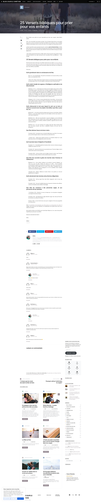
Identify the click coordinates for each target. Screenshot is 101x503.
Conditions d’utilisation (57, 495)
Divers (67, 412)
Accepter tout (20, 498)
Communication (69, 410)
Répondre (28, 259)
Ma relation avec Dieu (70, 426)
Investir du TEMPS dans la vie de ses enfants (29, 472)
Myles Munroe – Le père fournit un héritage (50, 406)
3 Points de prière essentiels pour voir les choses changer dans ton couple (51, 441)
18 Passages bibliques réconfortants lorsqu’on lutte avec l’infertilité (51, 473)
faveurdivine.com (56, 237)
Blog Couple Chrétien (12, 1)
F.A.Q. (67, 417)
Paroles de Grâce (69, 428)
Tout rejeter (13, 498)
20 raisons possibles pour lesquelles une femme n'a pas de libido (74, 393)
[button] (99, 1)
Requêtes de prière (76, 451)
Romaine (67, 453)
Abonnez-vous (71, 353)
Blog (73, 449)
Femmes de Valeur (69, 419)
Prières (67, 431)
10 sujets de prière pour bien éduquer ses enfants (49, 64)
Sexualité (68, 435)
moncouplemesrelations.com (46, 237)
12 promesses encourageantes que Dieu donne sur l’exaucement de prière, (45, 205)
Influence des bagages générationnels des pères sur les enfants (74, 398)
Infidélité (68, 424)
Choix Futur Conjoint (70, 406)
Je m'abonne (91, 1)
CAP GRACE (40, 238)
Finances (68, 421)
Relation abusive (69, 433)
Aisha (22, 30)
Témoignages (69, 437)
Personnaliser (7, 498)
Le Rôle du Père (26, 440)
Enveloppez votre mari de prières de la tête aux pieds (29, 406)
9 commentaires (35, 30)
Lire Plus (25, 447)
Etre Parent (68, 415)
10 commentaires (46, 477)
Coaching (68, 408)
